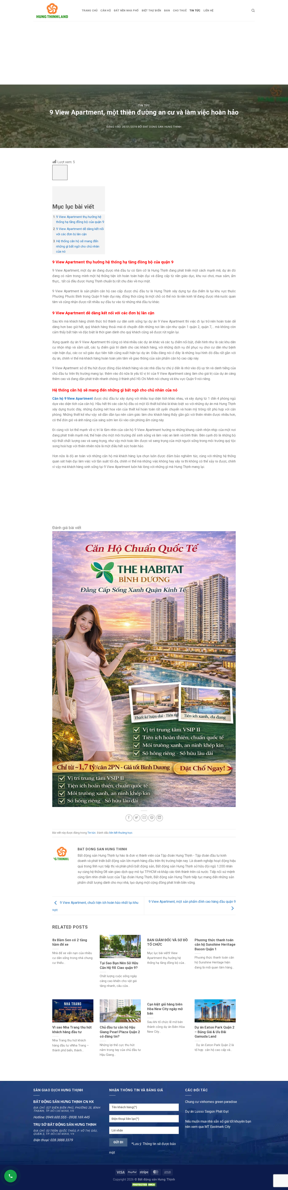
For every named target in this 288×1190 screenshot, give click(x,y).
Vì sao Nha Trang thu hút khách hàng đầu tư (72, 1029)
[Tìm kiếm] (253, 11)
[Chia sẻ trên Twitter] (136, 817)
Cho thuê (180, 10)
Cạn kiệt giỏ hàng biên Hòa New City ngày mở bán (165, 1008)
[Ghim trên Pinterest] (151, 817)
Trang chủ (89, 10)
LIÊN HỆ (208, 10)
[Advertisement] (144, 52)
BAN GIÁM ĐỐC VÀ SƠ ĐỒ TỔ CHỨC (167, 942)
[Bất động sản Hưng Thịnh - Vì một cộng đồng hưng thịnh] (54, 10)
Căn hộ (105, 10)
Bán (167, 10)
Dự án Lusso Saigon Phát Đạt (207, 1111)
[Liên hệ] (10, 1176)
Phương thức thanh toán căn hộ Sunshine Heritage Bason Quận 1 (215, 944)
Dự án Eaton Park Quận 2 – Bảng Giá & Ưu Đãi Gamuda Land (214, 1031)
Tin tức (144, 105)
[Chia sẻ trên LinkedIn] (159, 817)
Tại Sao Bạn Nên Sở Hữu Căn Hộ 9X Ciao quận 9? (119, 965)
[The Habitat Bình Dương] (144, 669)
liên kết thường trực (120, 832)
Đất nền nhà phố (126, 10)
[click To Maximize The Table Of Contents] (59, 172)
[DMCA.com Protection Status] (144, 1184)
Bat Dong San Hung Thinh (162, 126)
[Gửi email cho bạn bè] (144, 817)
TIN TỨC (195, 10)
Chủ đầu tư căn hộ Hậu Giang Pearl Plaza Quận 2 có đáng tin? (120, 1031)
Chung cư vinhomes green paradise (211, 1102)
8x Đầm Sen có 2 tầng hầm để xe (69, 942)
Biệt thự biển (151, 10)
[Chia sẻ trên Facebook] (128, 817)
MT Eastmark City (217, 1127)
